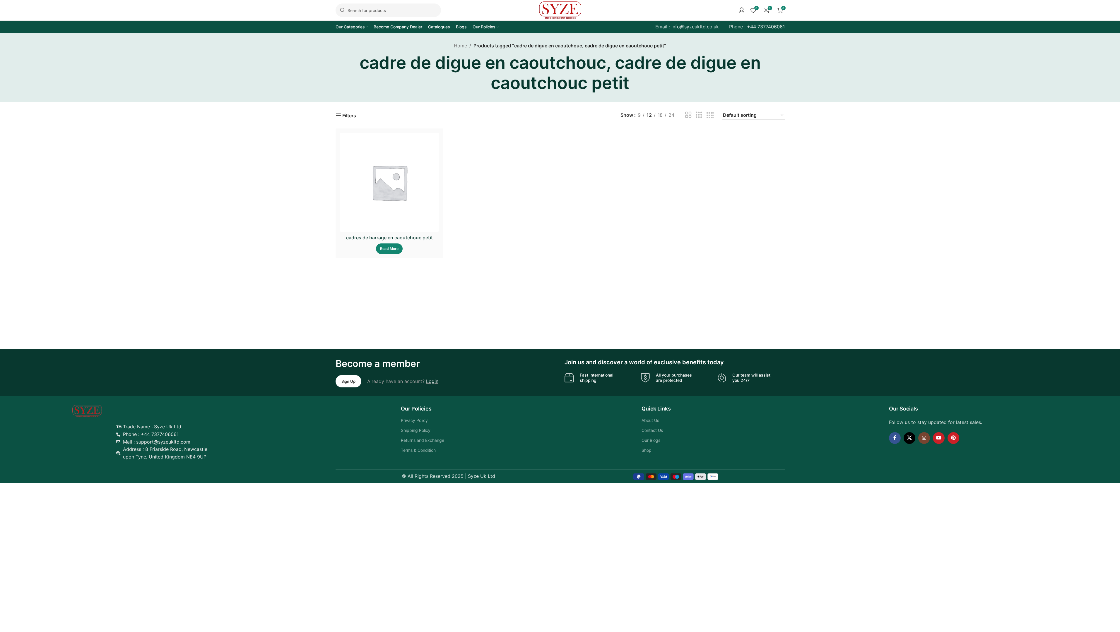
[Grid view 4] (710, 115)
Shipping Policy (415, 430)
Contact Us (652, 430)
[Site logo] (560, 10)
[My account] (742, 10)
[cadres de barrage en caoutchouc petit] (389, 182)
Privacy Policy (414, 420)
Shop (647, 450)
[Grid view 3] (699, 115)
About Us (650, 420)
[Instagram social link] (924, 438)
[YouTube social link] (939, 438)
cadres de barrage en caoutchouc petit (389, 238)
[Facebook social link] (895, 438)
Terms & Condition (418, 450)
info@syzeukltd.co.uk (695, 27)
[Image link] (87, 411)
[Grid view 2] (688, 115)
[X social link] (909, 438)
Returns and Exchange (422, 440)
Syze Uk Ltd (481, 476)
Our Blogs (651, 440)
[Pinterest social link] (953, 438)
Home (460, 46)
